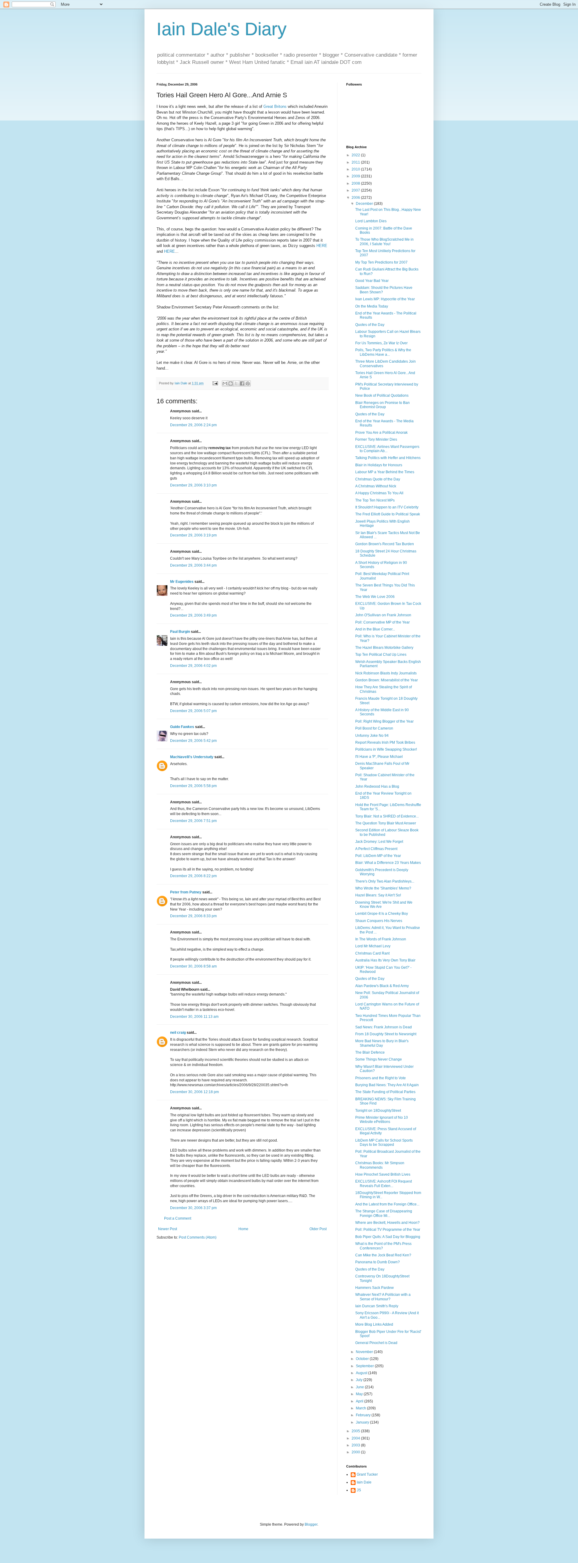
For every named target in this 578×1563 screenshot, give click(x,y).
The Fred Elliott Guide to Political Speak (387, 514)
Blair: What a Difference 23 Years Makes (388, 863)
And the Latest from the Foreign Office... (387, 1204)
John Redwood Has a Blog (377, 786)
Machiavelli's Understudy (191, 757)
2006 (356, 197)
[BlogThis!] (231, 383)
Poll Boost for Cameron (374, 728)
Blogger (311, 1524)
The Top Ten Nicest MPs (375, 500)
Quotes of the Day (369, 325)
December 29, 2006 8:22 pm (193, 876)
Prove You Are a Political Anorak (381, 432)
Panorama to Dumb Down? (377, 1262)
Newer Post (167, 1229)
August (362, 1373)
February (363, 1415)
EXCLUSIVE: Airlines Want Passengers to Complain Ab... (387, 449)
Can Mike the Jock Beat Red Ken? (383, 1255)
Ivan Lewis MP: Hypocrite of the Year (385, 299)
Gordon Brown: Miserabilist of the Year (386, 680)
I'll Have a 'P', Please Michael (379, 757)
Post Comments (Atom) (197, 1237)
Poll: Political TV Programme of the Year (387, 1229)
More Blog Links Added (374, 1324)
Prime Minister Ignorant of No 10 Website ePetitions (381, 1119)
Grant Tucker (367, 1474)
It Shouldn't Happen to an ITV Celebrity (386, 507)
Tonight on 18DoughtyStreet (378, 1110)
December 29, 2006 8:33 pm (193, 916)
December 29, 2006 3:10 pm (193, 485)
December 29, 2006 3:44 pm (193, 565)
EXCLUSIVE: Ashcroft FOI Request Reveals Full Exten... (383, 1183)
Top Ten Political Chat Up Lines (380, 654)
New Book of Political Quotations (382, 395)
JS (359, 1490)
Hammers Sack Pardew (374, 1288)
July (359, 1380)
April (360, 1401)
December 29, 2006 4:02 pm (193, 666)
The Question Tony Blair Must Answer (385, 823)
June (360, 1387)
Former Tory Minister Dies (376, 439)
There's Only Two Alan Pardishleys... (384, 881)
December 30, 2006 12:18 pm (194, 1092)
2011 (356, 162)
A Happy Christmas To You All (379, 493)
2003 (356, 1445)
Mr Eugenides (182, 582)
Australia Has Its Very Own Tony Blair (385, 960)
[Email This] (225, 383)
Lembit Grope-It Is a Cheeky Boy (381, 913)
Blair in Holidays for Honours (378, 465)
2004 (356, 1438)
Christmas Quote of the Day (377, 479)
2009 (356, 176)
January (363, 1422)
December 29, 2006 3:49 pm (193, 615)
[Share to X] (236, 383)
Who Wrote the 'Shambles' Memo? (383, 888)
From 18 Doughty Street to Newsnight (385, 1034)
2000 (356, 1452)
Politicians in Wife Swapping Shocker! (386, 749)
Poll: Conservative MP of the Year (382, 622)
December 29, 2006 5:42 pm (193, 741)
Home (243, 1229)
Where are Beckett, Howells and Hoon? (387, 1223)
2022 (356, 155)
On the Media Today (371, 306)
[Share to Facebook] (242, 383)
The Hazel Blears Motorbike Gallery (384, 648)
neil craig (178, 1032)
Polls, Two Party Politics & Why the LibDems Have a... (383, 352)
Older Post (318, 1229)
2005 (356, 1431)
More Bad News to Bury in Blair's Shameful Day (382, 1043)
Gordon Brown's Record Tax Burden (384, 544)
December (365, 204)
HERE (321, 245)
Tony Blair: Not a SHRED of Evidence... (387, 816)
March (361, 1408)
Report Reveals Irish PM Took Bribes (385, 742)
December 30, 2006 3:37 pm (193, 1208)
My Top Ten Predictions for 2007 (381, 262)
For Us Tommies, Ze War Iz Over (381, 343)
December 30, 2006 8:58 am (193, 966)
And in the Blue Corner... (375, 629)
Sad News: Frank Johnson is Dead (383, 1027)
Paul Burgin (180, 632)
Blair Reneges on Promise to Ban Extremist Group (382, 405)
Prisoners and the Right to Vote (380, 1078)
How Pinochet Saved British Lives (382, 1174)
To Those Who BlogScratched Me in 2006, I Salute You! (384, 241)
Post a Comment (177, 1218)
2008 (356, 183)
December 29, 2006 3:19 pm (193, 535)
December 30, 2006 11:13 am (194, 1016)
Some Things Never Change (378, 1059)
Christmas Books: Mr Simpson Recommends (379, 1165)
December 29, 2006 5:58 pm (193, 786)
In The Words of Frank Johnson (380, 939)
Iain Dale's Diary (222, 29)
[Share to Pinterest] (248, 383)
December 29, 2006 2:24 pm (193, 425)
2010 (356, 169)
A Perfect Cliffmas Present (376, 849)
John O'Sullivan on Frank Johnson (383, 615)
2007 (356, 190)
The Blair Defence (370, 1052)
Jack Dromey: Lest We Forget (379, 841)
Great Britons (275, 106)
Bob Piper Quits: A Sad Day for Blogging (387, 1237)
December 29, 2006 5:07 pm (193, 711)
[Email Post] (215, 383)
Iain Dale (364, 1482)
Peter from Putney (185, 892)
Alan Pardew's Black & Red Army (382, 986)
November (365, 1352)
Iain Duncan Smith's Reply (376, 1306)
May (360, 1394)
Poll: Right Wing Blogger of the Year (384, 721)
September (365, 1366)
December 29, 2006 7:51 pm (193, 821)
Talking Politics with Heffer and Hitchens (388, 458)
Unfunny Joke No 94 (372, 735)
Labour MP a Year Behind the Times (384, 472)
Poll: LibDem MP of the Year (378, 856)
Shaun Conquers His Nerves (378, 921)
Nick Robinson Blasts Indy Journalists (386, 673)
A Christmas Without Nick (375, 486)
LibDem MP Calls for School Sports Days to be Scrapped (384, 1142)
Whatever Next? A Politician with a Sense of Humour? (383, 1297)
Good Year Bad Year (372, 281)
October (363, 1359)
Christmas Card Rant (372, 953)
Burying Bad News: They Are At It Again (387, 1085)
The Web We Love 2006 (375, 597)
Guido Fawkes (182, 727)
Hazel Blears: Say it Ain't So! (378, 895)
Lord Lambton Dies (371, 221)
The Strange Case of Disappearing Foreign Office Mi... (383, 1213)
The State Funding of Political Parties (385, 1092)
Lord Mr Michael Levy (372, 946)
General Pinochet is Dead (376, 1343)
